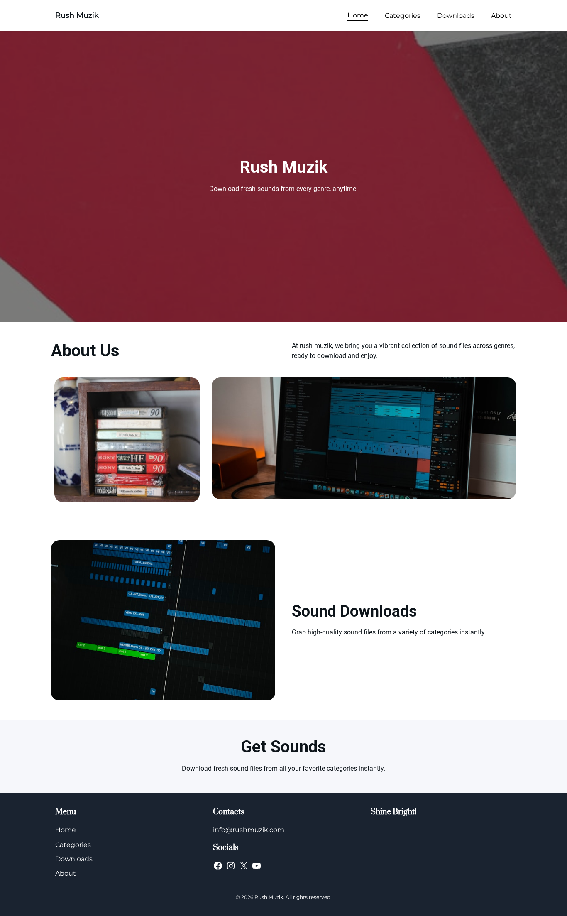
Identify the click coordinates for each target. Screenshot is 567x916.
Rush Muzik (77, 15)
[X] (244, 866)
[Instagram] (231, 866)
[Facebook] (218, 866)
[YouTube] (257, 866)
